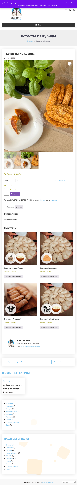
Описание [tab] (10, 207)
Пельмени (9, 458)
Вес (6, 180)
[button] (69, 64)
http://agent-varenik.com (30, 346)
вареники (54, 200)
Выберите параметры (13, 276)
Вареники (9, 448)
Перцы (8, 461)
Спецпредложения (12, 466)
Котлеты (43, 200)
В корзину (15, 194)
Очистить (62, 180)
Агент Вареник (23, 340)
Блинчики (9, 445)
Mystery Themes (47, 482)
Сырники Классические (61, 362)
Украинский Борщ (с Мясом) (17, 362)
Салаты (8, 464)
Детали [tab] (19, 207)
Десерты (9, 450)
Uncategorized (9, 381)
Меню (39, 25)
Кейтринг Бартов (11, 453)
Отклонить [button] (55, 6)
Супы (8, 469)
